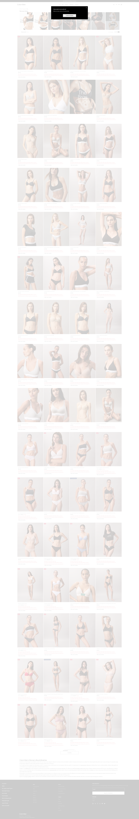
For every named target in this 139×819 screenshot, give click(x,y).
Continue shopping (69, 15)
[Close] (86, 7)
